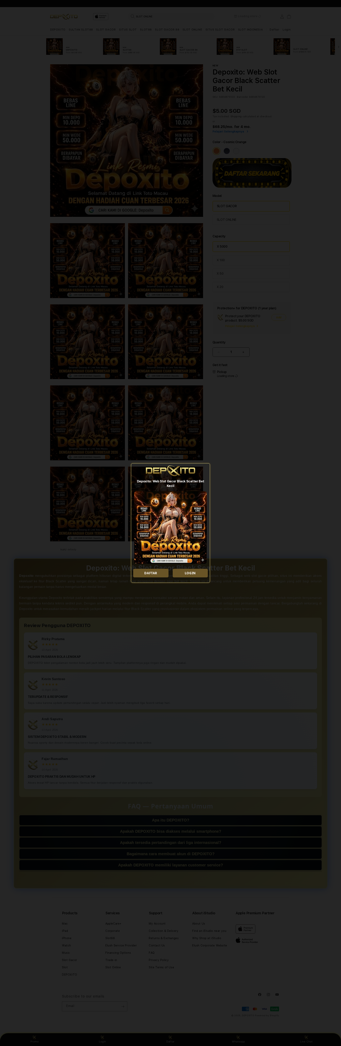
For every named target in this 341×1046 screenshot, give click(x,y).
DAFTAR (150, 573)
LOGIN (190, 573)
